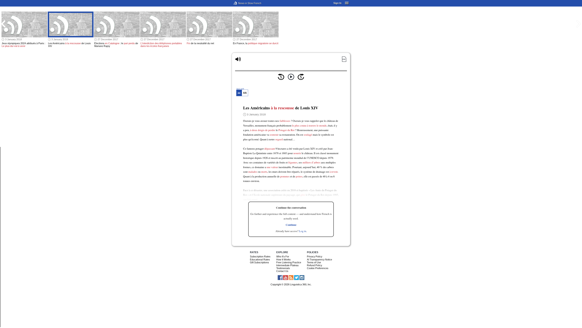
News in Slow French (239, 3)
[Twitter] (296, 277)
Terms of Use (314, 262)
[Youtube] (285, 277)
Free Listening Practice (288, 262)
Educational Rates (260, 259)
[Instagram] (301, 277)
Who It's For (282, 256)
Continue (291, 225)
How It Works (283, 259)
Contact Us (282, 271)
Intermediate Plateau (287, 265)
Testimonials (283, 268)
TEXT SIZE (240, 89)
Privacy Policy (314, 256)
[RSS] (291, 277)
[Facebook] (280, 277)
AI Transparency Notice (319, 259)
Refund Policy (314, 265)
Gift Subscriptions (259, 262)
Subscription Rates (260, 256)
